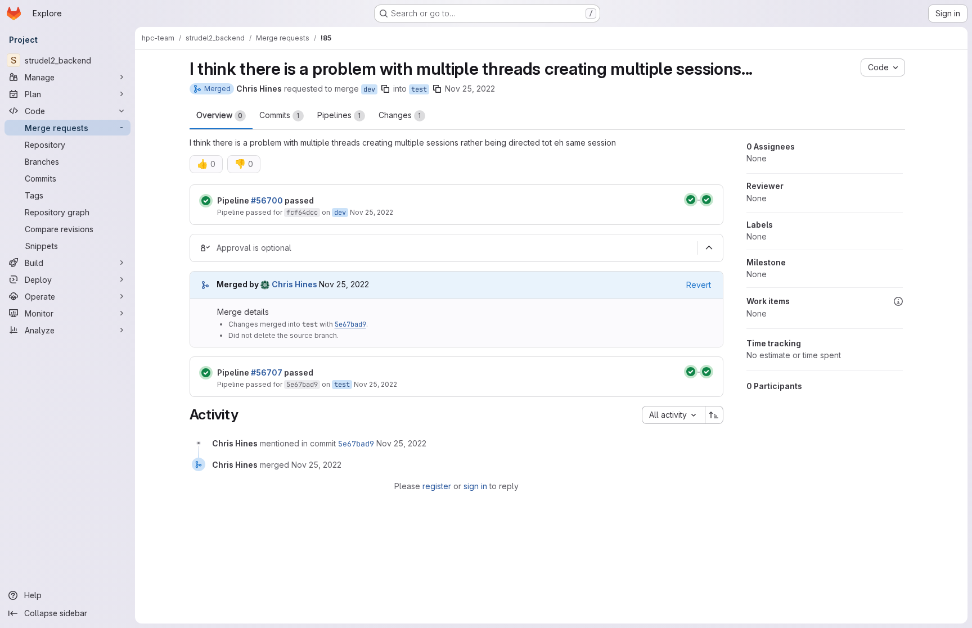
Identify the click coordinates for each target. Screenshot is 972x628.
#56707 (266, 372)
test (419, 89)
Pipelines (339, 115)
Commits (279, 115)
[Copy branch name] (385, 89)
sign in (475, 486)
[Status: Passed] (206, 200)
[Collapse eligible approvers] (709, 248)
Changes (400, 115)
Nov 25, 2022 (470, 88)
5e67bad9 (350, 324)
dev (369, 89)
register (436, 486)
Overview (219, 115)
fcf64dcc (302, 212)
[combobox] (673, 415)
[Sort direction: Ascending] (714, 415)
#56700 (267, 200)
